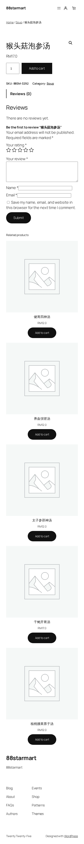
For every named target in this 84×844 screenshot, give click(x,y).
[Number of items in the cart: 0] (74, 8)
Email (11, 195)
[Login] (65, 8)
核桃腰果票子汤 (42, 723)
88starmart (16, 8)
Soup (19, 22)
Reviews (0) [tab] (21, 93)
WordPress (71, 836)
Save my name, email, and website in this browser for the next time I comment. (41, 205)
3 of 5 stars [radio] (20, 150)
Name (12, 187)
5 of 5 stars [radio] (31, 150)
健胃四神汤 (42, 317)
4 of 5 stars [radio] (25, 150)
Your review (17, 158)
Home (10, 22)
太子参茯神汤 (42, 520)
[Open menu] (58, 8)
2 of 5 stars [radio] (14, 150)
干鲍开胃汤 (42, 622)
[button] (70, 43)
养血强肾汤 (42, 418)
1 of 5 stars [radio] (8, 150)
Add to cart (37, 68)
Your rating (16, 145)
